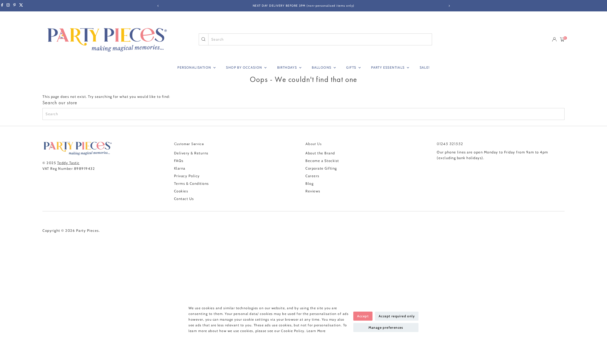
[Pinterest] (14, 5)
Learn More (316, 331)
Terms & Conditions (191, 183)
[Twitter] (21, 5)
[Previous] (158, 5)
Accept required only (397, 316)
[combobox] (320, 39)
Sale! (425, 67)
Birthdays (287, 67)
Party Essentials (388, 67)
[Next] (449, 5)
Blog (309, 183)
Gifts (351, 67)
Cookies (181, 191)
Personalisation (194, 67)
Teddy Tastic (68, 163)
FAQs (179, 161)
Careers (312, 176)
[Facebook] (2, 5)
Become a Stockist (322, 161)
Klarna (179, 168)
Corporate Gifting (321, 168)
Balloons (322, 67)
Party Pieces (87, 230)
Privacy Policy (187, 176)
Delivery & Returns (191, 153)
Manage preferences (385, 327)
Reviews (312, 191)
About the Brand (320, 153)
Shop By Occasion (244, 67)
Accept (363, 316)
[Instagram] (8, 5)
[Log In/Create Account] (554, 39)
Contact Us (184, 199)
